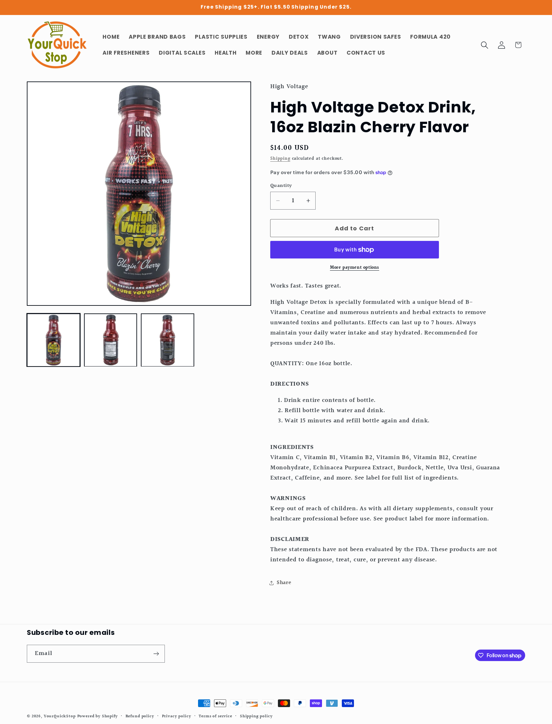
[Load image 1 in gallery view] (53, 340)
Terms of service (215, 716)
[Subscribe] (156, 654)
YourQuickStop (60, 716)
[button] (484, 44)
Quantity (281, 185)
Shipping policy (256, 716)
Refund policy (140, 716)
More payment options (354, 268)
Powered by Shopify (97, 716)
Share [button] (284, 583)
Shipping (280, 158)
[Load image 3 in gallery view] (167, 340)
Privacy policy (176, 716)
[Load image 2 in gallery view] (110, 340)
